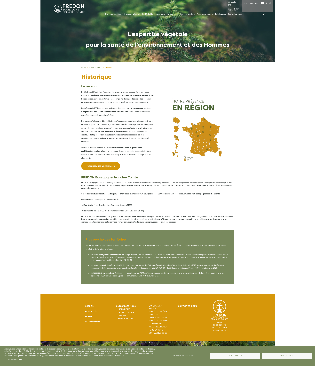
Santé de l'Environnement (153, 14)
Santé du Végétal (132, 14)
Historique (124, 309)
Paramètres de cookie (183, 356)
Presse (88, 316)
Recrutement (92, 321)
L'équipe (122, 315)
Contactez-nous (235, 14)
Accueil (84, 67)
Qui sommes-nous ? (114, 14)
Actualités (91, 311)
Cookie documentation (13, 359)
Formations (190, 14)
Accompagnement (205, 14)
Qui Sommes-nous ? (95, 67)
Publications (220, 14)
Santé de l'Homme (174, 14)
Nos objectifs (125, 318)
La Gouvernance (127, 312)
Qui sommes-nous (126, 306)
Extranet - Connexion (250, 3)
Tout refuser (235, 356)
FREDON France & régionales (101, 166)
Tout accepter (287, 356)
